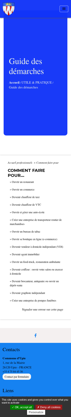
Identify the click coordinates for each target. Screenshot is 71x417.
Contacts (11, 349)
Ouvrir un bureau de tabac (26, 231)
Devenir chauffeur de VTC (26, 204)
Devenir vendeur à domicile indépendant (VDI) (37, 246)
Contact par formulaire (17, 376)
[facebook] (35, 335)
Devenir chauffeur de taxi (25, 197)
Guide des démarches (23, 87)
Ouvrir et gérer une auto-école (28, 212)
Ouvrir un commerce (23, 189)
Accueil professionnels (20, 162)
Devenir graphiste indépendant (28, 293)
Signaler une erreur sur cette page (42, 309)
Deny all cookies (49, 407)
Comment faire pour (47, 162)
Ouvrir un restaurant (23, 182)
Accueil (14, 82)
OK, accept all (23, 407)
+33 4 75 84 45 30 (13, 371)
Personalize (36, 412)
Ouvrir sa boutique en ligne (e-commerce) (34, 239)
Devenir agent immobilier (25, 254)
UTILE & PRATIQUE (37, 82)
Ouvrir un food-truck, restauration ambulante (36, 262)
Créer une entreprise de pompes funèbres (34, 300)
